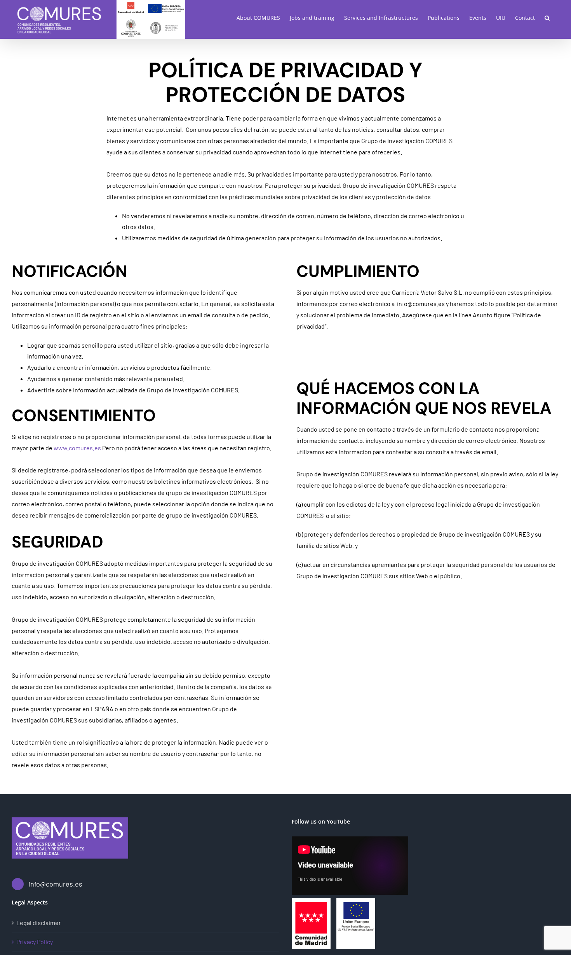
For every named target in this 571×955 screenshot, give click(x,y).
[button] (547, 17)
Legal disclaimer (38, 922)
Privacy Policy (34, 941)
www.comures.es (77, 447)
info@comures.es (55, 884)
